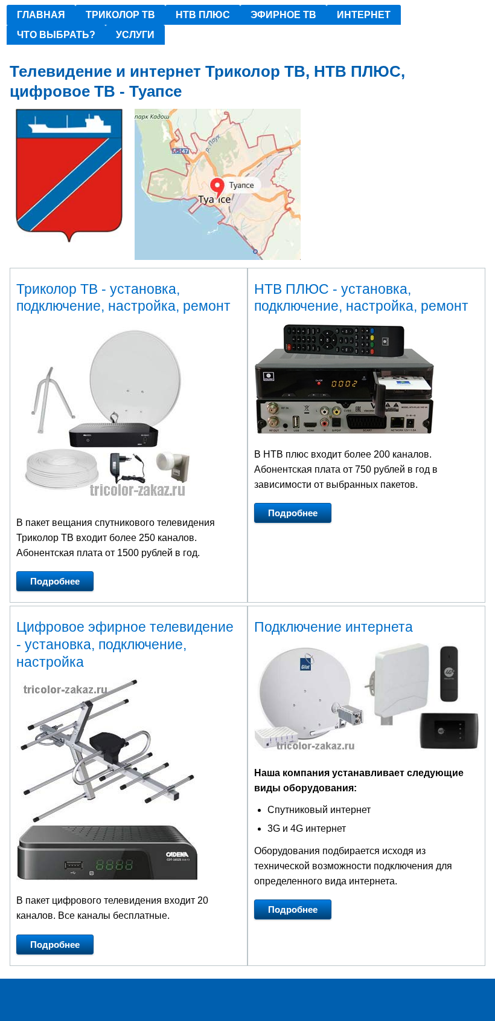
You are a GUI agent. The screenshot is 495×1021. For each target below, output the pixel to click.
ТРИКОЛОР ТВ (120, 15)
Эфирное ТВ (283, 15)
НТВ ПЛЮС (203, 15)
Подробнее (55, 581)
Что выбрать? (56, 35)
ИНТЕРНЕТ (364, 15)
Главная (41, 15)
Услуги (135, 35)
